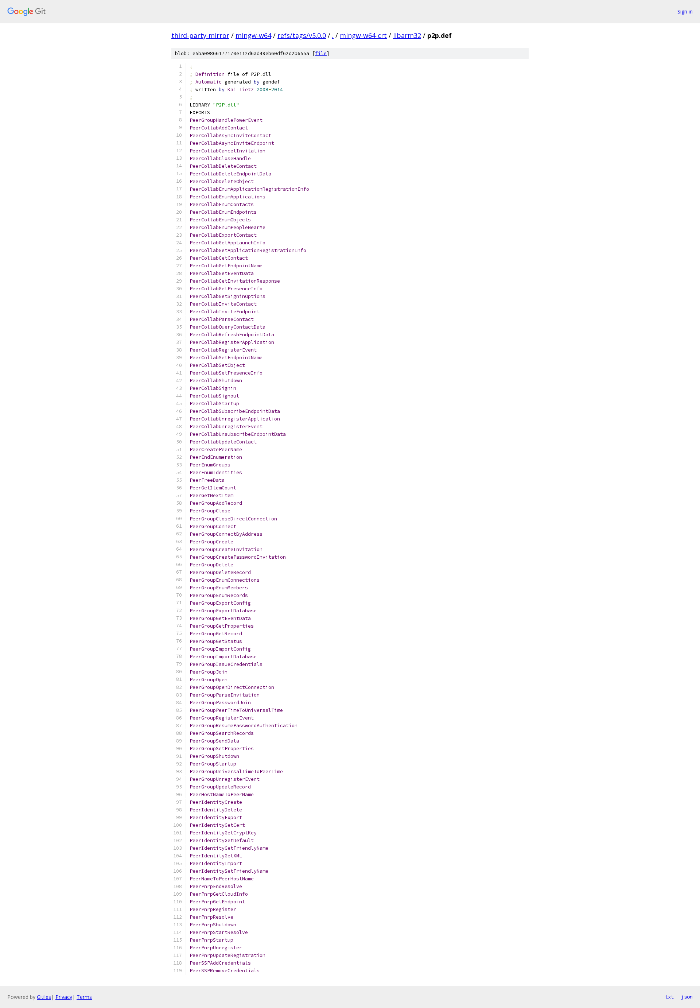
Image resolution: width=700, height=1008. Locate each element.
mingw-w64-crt (363, 35)
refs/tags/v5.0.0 (301, 35)
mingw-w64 (253, 35)
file (321, 53)
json (687, 996)
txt (669, 996)
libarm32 (407, 35)
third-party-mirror (200, 35)
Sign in (685, 11)
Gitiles (44, 996)
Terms (84, 996)
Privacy (63, 996)
